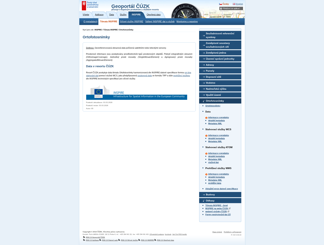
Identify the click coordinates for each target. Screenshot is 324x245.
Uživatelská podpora (157, 234)
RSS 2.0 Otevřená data (165, 240)
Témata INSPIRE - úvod (216, 205)
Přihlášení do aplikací (231, 8)
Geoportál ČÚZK (135, 7)
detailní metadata (216, 120)
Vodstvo (210, 82)
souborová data (145, 75)
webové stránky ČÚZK (216, 211)
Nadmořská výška (216, 88)
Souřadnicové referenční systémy (220, 35)
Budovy (210, 194)
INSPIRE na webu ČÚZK (217, 208)
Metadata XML (215, 123)
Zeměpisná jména (216, 52)
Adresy (210, 64)
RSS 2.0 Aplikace (92, 240)
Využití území (213, 95)
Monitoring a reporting (187, 21)
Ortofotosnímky (215, 100)
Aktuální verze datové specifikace (221, 189)
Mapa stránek (217, 232)
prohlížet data (214, 183)
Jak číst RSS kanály (179, 234)
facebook (168, 234)
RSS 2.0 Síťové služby (129, 240)
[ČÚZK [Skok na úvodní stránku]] (90, 6)
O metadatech (90, 21)
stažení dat (213, 162)
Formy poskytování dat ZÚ (218, 214)
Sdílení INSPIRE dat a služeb (159, 21)
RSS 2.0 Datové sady (110, 240)
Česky (226, 4)
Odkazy (210, 200)
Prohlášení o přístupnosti (232, 232)
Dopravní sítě (213, 76)
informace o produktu (218, 117)
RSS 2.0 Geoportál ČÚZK (95, 237)
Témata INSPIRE (108, 21)
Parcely (210, 70)
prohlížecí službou (181, 75)
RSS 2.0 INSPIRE (147, 240)
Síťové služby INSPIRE (131, 21)
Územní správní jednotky (220, 58)
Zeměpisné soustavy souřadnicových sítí (218, 45)
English (239, 4)
